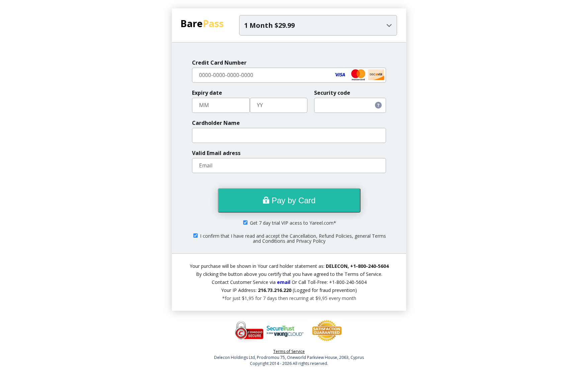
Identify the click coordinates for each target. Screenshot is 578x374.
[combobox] (318, 25)
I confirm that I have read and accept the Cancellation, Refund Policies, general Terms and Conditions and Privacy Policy (292, 238)
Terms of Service (289, 351)
